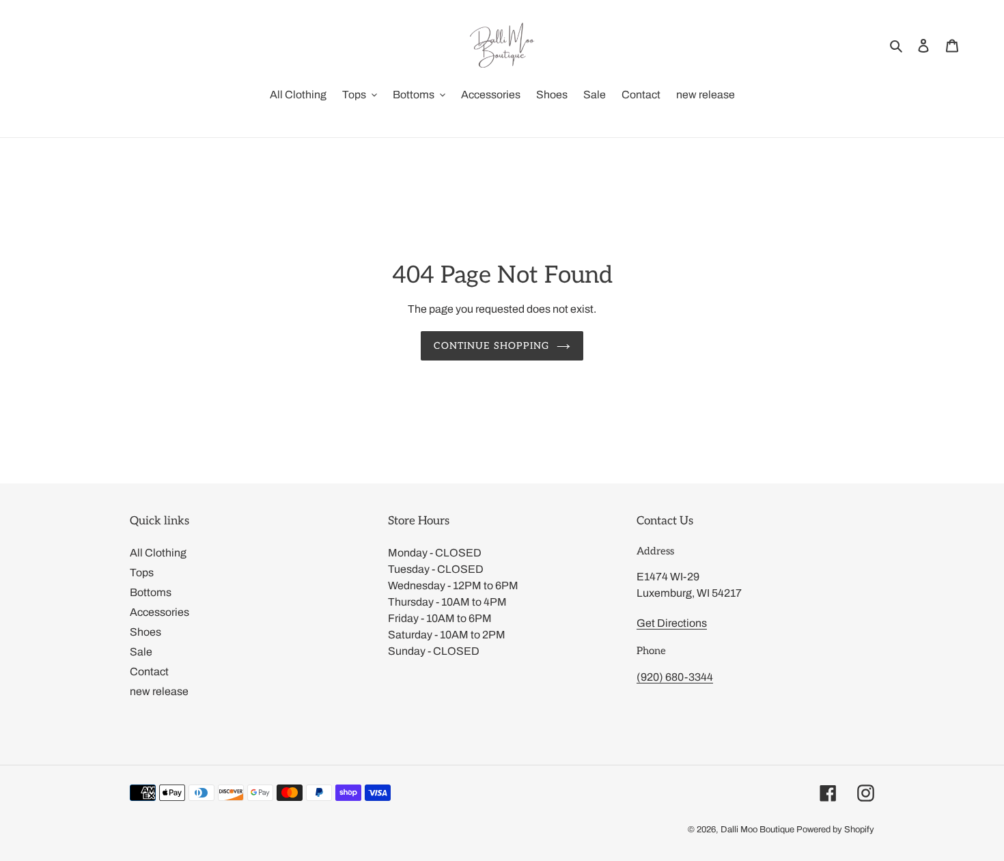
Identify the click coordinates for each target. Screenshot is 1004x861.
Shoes (145, 632)
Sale (141, 652)
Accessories (159, 612)
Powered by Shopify (835, 829)
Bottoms (150, 592)
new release (159, 691)
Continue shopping (491, 346)
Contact (149, 671)
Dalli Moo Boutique (757, 829)
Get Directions (672, 623)
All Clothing (158, 553)
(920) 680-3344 (675, 677)
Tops (142, 572)
